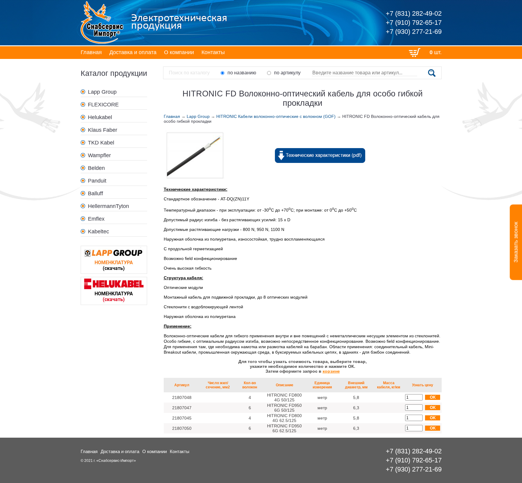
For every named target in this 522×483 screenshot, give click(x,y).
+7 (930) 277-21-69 (414, 31)
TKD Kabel (101, 143)
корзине (331, 371)
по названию (241, 72)
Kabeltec (98, 232)
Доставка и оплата (132, 52)
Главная (91, 52)
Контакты (213, 52)
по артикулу (287, 72)
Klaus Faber (102, 130)
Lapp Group (102, 92)
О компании (179, 52)
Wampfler (99, 155)
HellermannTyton (108, 206)
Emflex (96, 219)
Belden (96, 168)
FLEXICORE (103, 105)
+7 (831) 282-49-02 (414, 13)
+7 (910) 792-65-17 (414, 22)
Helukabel (100, 117)
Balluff (95, 193)
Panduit (97, 181)
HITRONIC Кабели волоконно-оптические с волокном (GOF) (276, 116)
